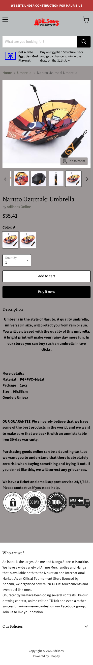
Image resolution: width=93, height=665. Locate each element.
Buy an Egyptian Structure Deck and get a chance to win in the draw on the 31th (61, 56)
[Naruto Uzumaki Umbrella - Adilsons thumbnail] (21, 179)
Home (7, 73)
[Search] (84, 41)
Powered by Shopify (46, 656)
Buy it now (46, 292)
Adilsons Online (19, 206)
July (67, 60)
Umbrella (24, 73)
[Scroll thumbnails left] (6, 179)
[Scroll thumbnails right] (86, 179)
